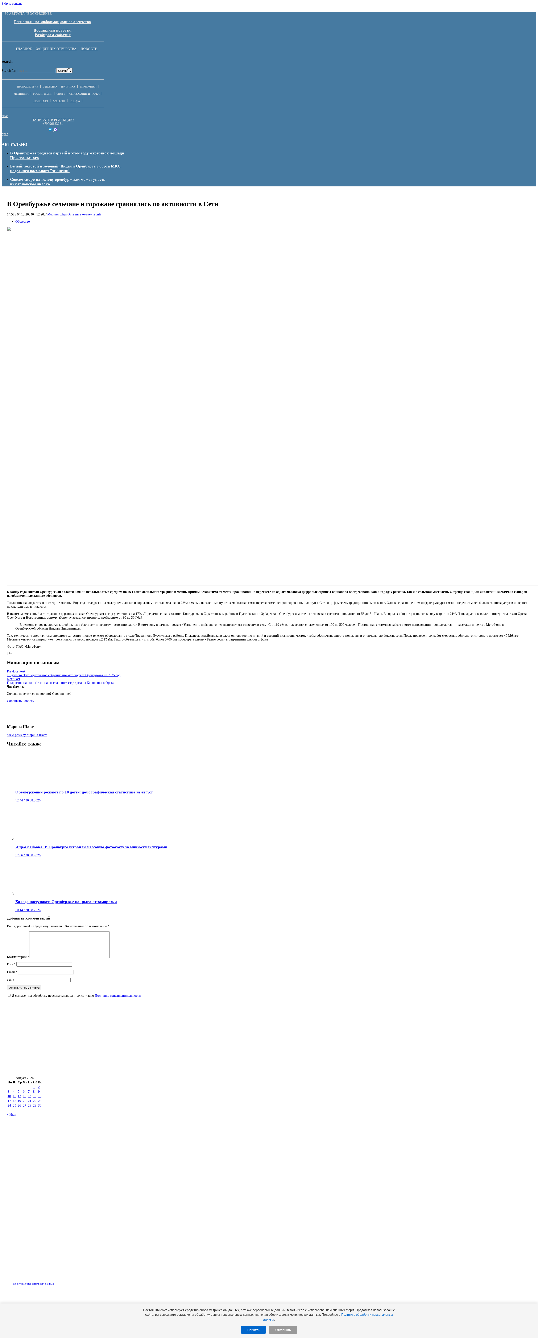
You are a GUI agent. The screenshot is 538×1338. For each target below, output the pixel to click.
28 (29, 1105)
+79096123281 (52, 123)
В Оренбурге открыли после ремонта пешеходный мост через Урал (68, 1069)
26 (19, 1105)
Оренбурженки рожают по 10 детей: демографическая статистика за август (75, 1032)
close (5, 116)
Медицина (21, 93)
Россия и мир (42, 93)
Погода (75, 101)
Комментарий (18, 957)
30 (39, 1105)
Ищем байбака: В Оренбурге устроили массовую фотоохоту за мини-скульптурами (220, 1032)
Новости (89, 48)
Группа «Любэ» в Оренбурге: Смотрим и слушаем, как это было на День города (215, 1057)
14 (29, 1096)
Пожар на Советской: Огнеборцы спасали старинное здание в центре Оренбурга (80, 1045)
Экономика (88, 86)
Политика (68, 86)
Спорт (61, 93)
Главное (24, 48)
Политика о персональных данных (33, 1283)
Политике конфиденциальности (118, 995)
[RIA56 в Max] (55, 130)
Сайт (10, 980)
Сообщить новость (20, 701)
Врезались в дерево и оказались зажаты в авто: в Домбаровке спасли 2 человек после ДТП (372, 1057)
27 (24, 1105)
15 (34, 1096)
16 (39, 1096)
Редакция (30, 1281)
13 (24, 1096)
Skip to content (12, 3)
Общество (50, 86)
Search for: (9, 70)
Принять (253, 1330)
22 (34, 1101)
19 (19, 1101)
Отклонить (283, 1330)
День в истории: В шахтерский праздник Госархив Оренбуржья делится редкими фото (375, 1032)
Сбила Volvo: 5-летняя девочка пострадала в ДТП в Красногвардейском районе (227, 1045)
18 (14, 1101)
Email (12, 972)
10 (9, 1096)
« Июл (11, 1114)
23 (39, 1101)
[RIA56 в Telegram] (51, 130)
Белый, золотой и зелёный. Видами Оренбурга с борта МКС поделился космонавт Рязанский (65, 168)
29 (34, 1105)
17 (9, 1101)
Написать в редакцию (53, 120)
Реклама (50, 1281)
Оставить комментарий (84, 214)
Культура (59, 101)
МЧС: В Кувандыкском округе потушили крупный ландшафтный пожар (74, 1057)
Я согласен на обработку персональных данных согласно (76, 995)
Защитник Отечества (56, 48)
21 (29, 1101)
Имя (11, 964)
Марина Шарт (57, 214)
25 (14, 1105)
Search (62, 70)
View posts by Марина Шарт (27, 735)
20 (24, 1101)
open (5, 134)
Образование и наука (84, 93)
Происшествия (27, 86)
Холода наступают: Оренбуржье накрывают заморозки (351, 1045)
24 (9, 1105)
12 (19, 1096)
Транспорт (40, 101)
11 (14, 1096)
